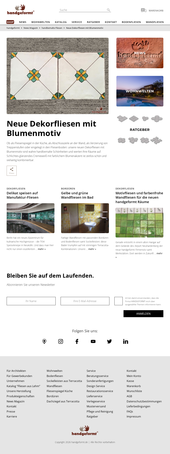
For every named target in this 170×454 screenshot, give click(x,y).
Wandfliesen (155, 22)
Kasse (130, 381)
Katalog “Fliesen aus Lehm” (23, 386)
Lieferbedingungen (138, 406)
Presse (11, 411)
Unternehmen (15, 381)
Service (77, 22)
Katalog (61, 22)
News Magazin (31, 27)
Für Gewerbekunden (19, 376)
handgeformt (13, 27)
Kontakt (111, 22)
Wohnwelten (40, 22)
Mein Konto (134, 376)
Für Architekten (16, 371)
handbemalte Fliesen (52, 27)
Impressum (134, 416)
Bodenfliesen (131, 22)
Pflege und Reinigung (100, 411)
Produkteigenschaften (20, 396)
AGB (129, 396)
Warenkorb (134, 386)
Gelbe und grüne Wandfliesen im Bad (77, 195)
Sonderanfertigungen (100, 381)
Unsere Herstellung (19, 391)
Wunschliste (134, 391)
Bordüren (53, 396)
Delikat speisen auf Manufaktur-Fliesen (23, 195)
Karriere (12, 416)
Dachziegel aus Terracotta (63, 401)
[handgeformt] (21, 10)
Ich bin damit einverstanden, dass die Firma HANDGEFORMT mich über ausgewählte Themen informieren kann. (143, 301)
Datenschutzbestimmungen (144, 401)
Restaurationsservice (100, 391)
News (22, 22)
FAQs (130, 411)
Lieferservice (94, 396)
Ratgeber (93, 22)
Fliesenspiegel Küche (60, 391)
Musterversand (96, 406)
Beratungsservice (97, 376)
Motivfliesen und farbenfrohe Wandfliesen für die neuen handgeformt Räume (139, 197)
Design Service (96, 386)
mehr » (42, 249)
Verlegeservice (96, 401)
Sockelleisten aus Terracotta (64, 381)
